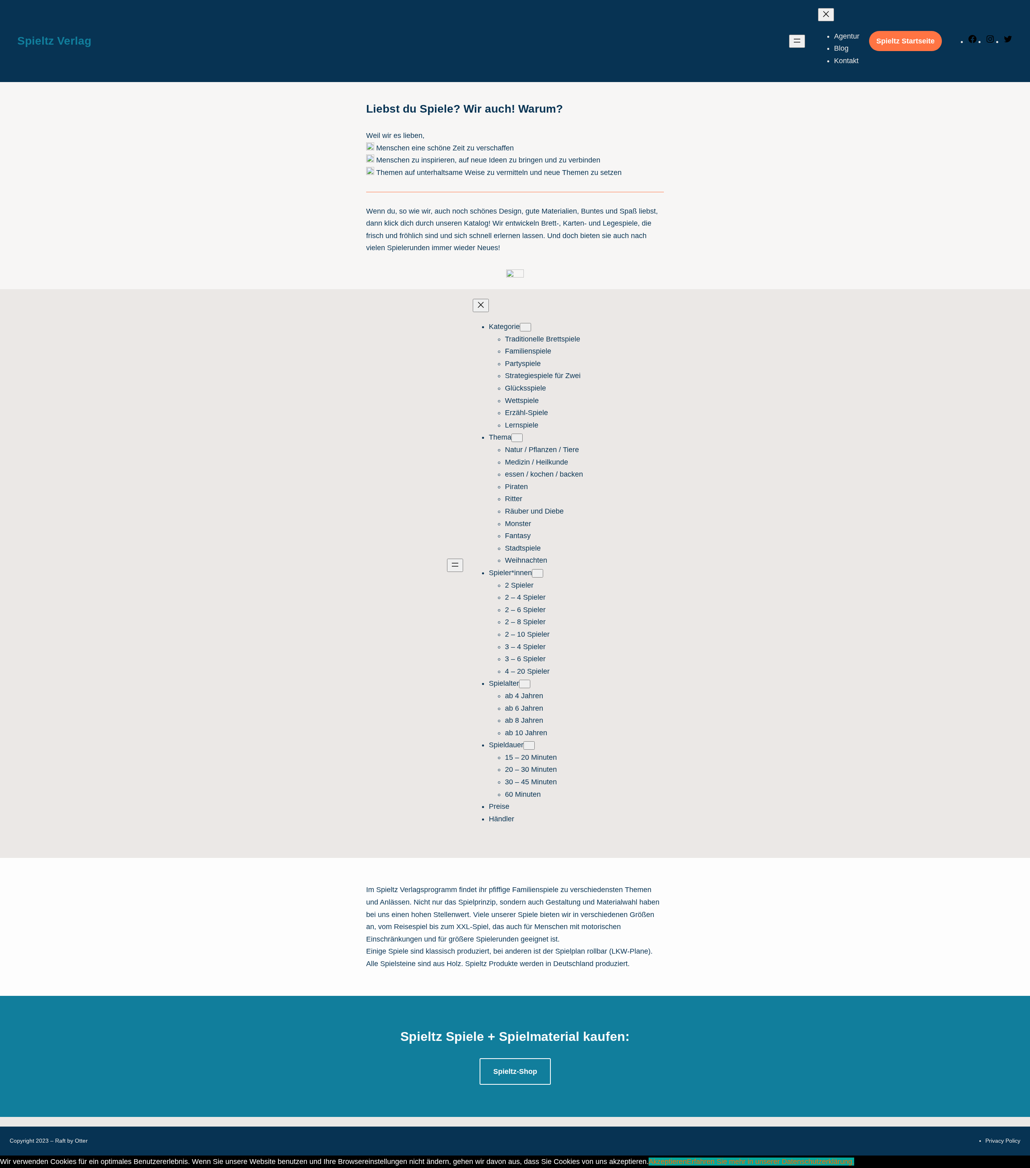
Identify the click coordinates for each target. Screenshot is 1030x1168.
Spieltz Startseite (905, 41)
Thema (500, 437)
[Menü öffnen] (797, 41)
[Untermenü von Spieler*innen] (537, 573)
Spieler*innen (510, 573)
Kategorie (504, 327)
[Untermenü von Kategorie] (525, 327)
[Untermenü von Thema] (517, 438)
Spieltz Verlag (54, 41)
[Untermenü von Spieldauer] (529, 745)
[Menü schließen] (826, 14)
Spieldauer (506, 745)
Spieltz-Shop (515, 1071)
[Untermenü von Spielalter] (524, 684)
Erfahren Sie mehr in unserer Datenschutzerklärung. (770, 1162)
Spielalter (504, 683)
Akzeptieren (668, 1162)
